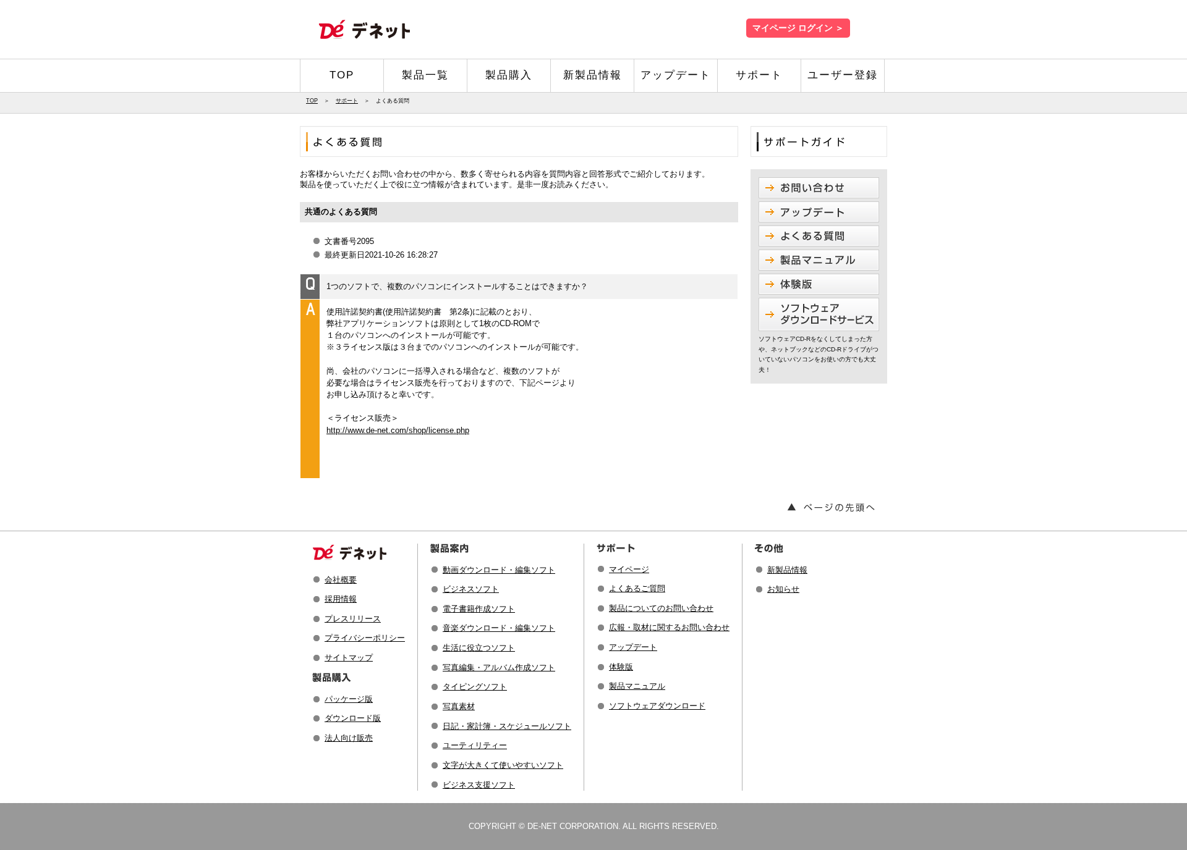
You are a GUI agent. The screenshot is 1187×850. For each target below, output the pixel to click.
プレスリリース (353, 618)
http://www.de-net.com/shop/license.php (397, 430)
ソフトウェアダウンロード (657, 705)
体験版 (621, 666)
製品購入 (508, 75)
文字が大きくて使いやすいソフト (503, 765)
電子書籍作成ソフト (479, 608)
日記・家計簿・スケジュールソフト (507, 726)
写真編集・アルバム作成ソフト (499, 667)
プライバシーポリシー (365, 637)
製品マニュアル (637, 686)
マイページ (629, 569)
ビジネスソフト (471, 589)
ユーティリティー (475, 745)
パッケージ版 (349, 699)
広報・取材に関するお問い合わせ (669, 627)
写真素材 (459, 706)
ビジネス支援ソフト (479, 784)
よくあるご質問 (637, 588)
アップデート (675, 75)
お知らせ (783, 589)
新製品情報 (592, 75)
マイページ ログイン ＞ (798, 28)
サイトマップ (349, 657)
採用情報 (341, 599)
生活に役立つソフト (479, 647)
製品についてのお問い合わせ (661, 608)
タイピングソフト (475, 686)
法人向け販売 (349, 738)
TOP (342, 75)
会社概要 (341, 579)
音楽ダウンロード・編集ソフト (499, 628)
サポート (759, 75)
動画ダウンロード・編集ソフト (499, 569)
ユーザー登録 (842, 75)
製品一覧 (425, 75)
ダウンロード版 (353, 718)
